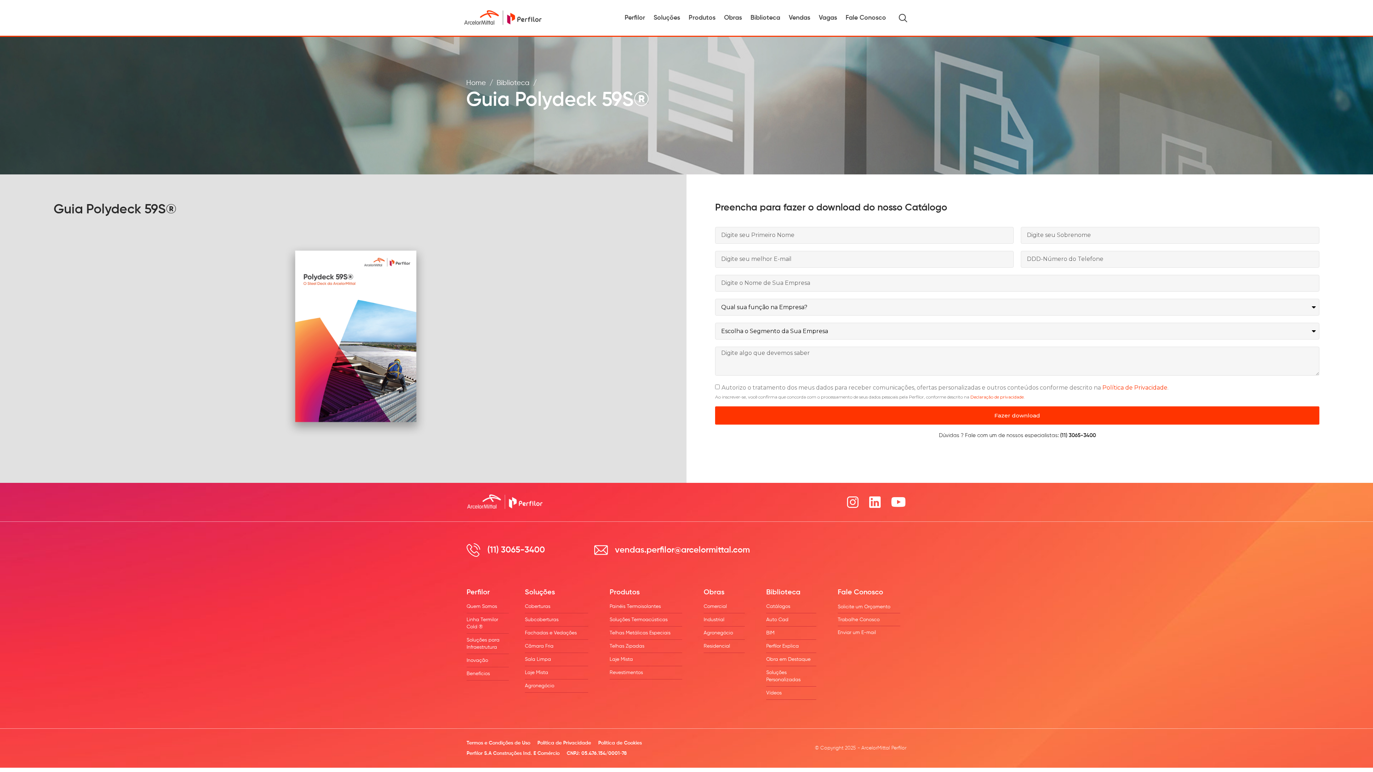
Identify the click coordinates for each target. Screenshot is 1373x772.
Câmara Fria (539, 646)
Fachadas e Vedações (551, 632)
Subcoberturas (541, 619)
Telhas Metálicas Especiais (640, 632)
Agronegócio (539, 685)
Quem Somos (482, 606)
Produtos (702, 18)
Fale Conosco (866, 18)
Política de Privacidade (1134, 387)
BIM (770, 632)
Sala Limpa (538, 659)
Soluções (667, 18)
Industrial (714, 619)
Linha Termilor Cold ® (482, 623)
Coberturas (537, 606)
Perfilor (635, 18)
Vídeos (774, 693)
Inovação (477, 660)
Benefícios (478, 673)
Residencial (717, 646)
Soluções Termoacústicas (639, 619)
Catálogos (778, 606)
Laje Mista (536, 672)
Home (476, 83)
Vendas (799, 18)
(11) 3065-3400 (516, 550)
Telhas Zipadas (627, 646)
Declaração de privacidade (997, 397)
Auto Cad (777, 619)
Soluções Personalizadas (783, 676)
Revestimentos (626, 672)
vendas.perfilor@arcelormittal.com (682, 550)
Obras (733, 18)
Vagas (828, 18)
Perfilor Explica (782, 646)
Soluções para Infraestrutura (483, 644)
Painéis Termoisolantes (635, 606)
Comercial (715, 606)
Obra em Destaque (788, 659)
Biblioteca (765, 18)
